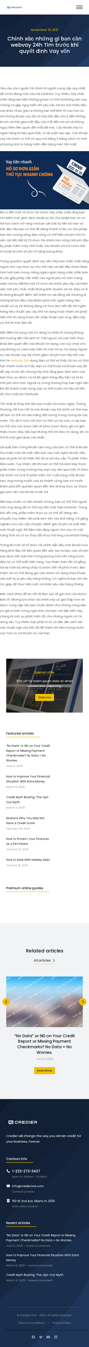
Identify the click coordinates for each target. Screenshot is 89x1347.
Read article (44, 1070)
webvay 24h (20, 360)
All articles (42, 960)
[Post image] (44, 1002)
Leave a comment (38, 1246)
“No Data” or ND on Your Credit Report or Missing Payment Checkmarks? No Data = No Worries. (44, 1044)
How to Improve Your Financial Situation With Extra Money (42, 1257)
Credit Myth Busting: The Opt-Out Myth (34, 1275)
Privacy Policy (62, 1323)
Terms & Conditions (31, 1323)
